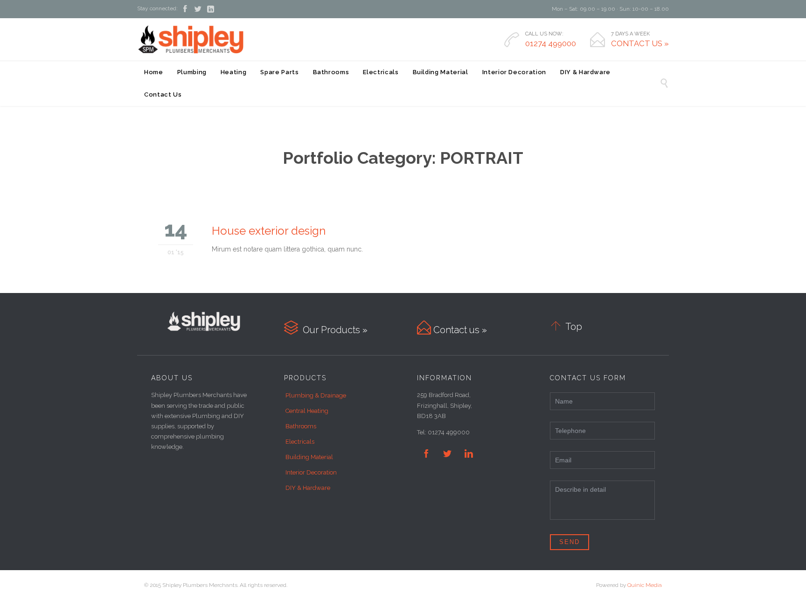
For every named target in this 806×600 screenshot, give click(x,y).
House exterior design (269, 230)
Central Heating (306, 410)
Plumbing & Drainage (315, 395)
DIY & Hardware (307, 487)
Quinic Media (644, 585)
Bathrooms (300, 426)
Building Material (309, 456)
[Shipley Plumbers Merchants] (190, 39)
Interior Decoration (311, 472)
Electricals (299, 441)
